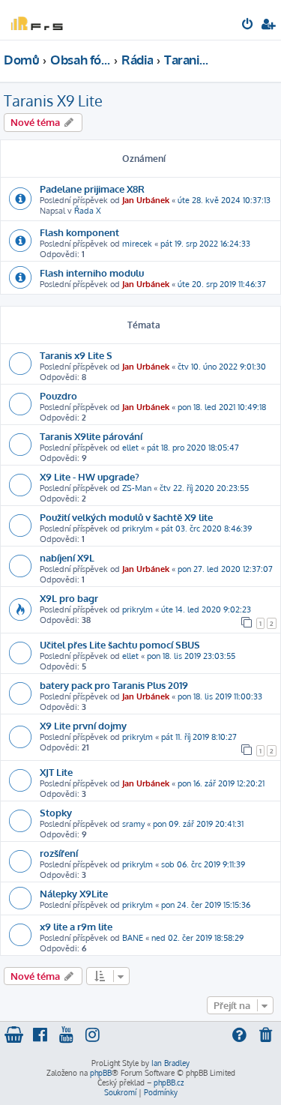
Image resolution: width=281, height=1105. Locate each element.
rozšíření (59, 852)
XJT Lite (56, 771)
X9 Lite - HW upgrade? (89, 476)
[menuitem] (248, 25)
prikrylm (137, 528)
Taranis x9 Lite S (76, 355)
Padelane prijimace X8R (92, 188)
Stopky (56, 812)
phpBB (101, 1072)
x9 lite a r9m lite (76, 926)
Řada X (87, 210)
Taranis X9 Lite (53, 100)
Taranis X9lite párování (91, 436)
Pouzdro (58, 395)
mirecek (137, 243)
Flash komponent (79, 232)
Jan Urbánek (145, 200)
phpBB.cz (169, 1082)
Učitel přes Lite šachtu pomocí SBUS (120, 644)
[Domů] (35, 19)
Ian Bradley (170, 1063)
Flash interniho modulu (92, 272)
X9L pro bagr (69, 597)
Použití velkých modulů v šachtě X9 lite (126, 517)
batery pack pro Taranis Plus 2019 (114, 684)
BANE (132, 938)
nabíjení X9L (67, 557)
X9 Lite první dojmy (83, 725)
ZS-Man (136, 488)
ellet (130, 447)
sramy (133, 824)
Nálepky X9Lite (74, 893)
